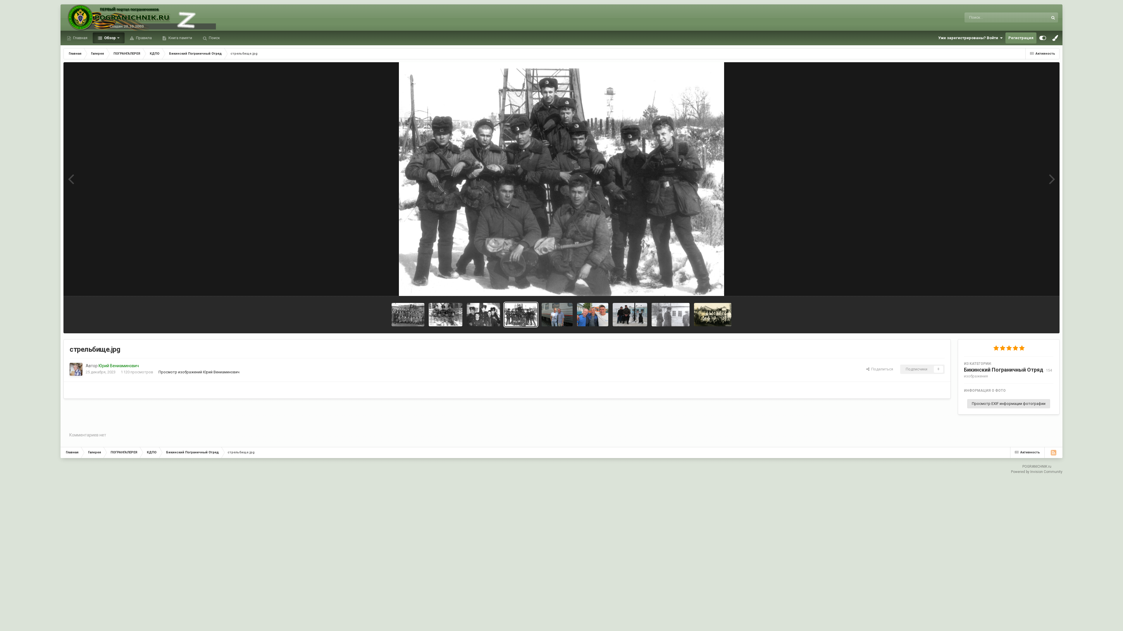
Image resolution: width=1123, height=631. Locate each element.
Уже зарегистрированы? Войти (969, 38)
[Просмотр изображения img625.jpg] (713, 314)
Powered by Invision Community (1036, 472)
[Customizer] (1042, 38)
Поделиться (881, 369)
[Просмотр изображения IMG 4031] (557, 314)
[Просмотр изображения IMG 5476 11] (630, 314)
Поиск (214, 38)
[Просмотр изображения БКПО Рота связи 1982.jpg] (483, 314)
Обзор (109, 38)
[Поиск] (1053, 17)
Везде (1035, 17)
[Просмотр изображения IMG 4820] (592, 314)
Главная (79, 38)
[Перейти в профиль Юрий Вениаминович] (76, 369)
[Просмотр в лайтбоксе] (561, 179)
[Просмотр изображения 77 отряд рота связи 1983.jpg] (408, 314)
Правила (143, 38)
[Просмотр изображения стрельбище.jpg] (520, 314)
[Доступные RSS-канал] (1053, 452)
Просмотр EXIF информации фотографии (1009, 403)
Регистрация (1021, 38)
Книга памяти (180, 38)
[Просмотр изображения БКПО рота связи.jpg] (445, 314)
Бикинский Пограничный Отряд (1003, 370)
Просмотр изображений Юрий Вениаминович (199, 372)
